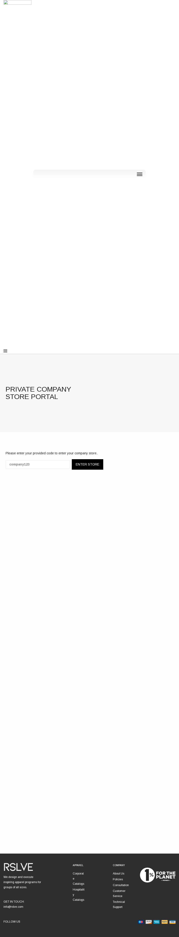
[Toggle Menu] (139, 174)
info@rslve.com (13, 906)
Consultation (121, 885)
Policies (118, 879)
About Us (118, 873)
